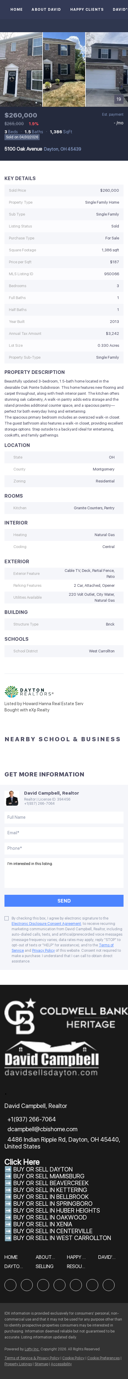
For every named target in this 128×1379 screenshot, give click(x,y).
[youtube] (92, 1285)
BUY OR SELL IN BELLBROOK (51, 1196)
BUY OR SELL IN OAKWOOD (50, 1217)
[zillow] (43, 1285)
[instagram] (76, 1285)
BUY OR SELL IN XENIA (42, 1224)
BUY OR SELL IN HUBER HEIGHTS (56, 1210)
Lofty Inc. (32, 1349)
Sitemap (41, 1364)
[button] (12, 1259)
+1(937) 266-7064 (39, 803)
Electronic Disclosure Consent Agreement (46, 924)
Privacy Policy (43, 950)
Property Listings (18, 1364)
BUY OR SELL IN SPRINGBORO (53, 1203)
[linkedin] (27, 1285)
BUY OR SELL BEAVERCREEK (51, 1183)
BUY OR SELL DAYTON (43, 1169)
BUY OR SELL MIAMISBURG (49, 1176)
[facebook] (10, 1285)
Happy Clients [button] (87, 9)
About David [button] (46, 9)
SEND (64, 901)
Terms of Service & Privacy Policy (32, 1358)
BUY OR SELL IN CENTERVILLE (53, 1231)
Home (16, 9)
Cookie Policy (73, 1358)
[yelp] (59, 1285)
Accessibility (61, 1364)
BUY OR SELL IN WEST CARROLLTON (62, 1238)
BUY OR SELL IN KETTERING (50, 1190)
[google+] (109, 1285)
